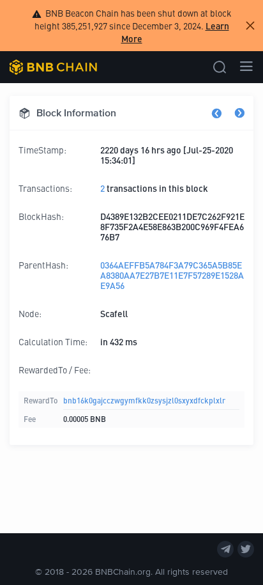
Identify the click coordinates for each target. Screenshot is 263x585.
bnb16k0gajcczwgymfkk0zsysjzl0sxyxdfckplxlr (144, 399)
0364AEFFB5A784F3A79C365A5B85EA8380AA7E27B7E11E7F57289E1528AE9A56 (172, 275)
